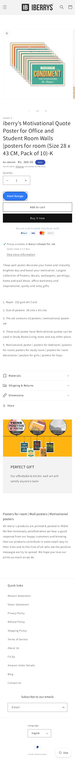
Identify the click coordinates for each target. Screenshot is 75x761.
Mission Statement (19, 596)
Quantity (7, 172)
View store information (21, 254)
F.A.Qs (11, 656)
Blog (10, 674)
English (36, 733)
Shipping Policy (17, 630)
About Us (13, 648)
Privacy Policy (16, 613)
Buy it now (37, 218)
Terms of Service (18, 639)
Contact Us (14, 683)
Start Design (15, 196)
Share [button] (10, 405)
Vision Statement (18, 604)
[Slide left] (29, 111)
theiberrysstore (41, 754)
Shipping (20, 166)
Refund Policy (16, 622)
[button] (5, 7)
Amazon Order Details (21, 665)
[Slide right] (46, 111)
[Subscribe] (63, 707)
